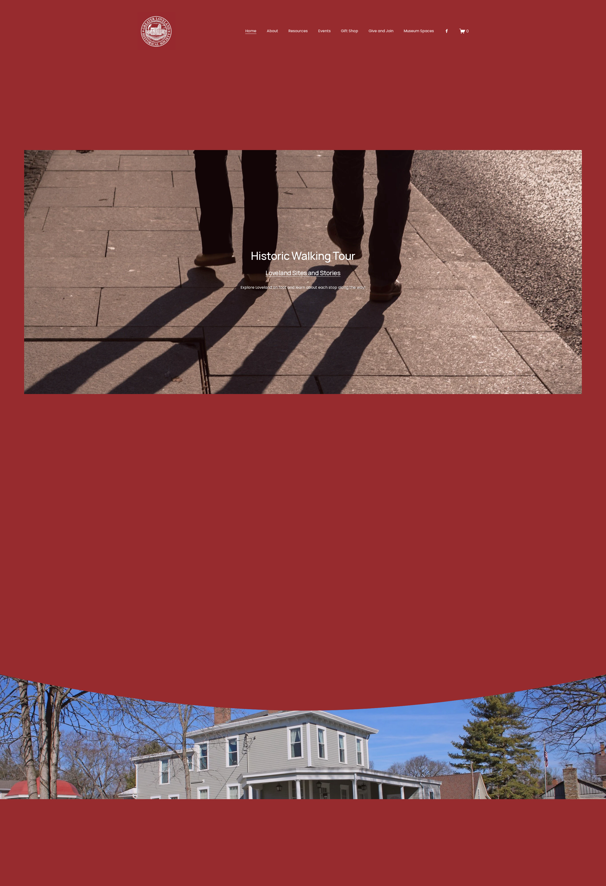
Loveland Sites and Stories (303, 273)
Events (324, 31)
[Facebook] (446, 31)
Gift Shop (349, 31)
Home (250, 31)
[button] (391, 501)
